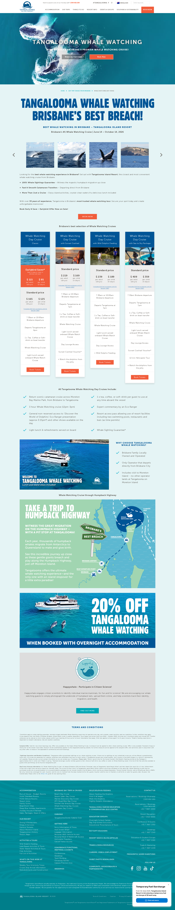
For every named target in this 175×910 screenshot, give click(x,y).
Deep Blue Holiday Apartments (33, 808)
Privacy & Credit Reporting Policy (130, 896)
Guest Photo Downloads (101, 859)
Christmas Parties (62, 861)
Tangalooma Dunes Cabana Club (68, 818)
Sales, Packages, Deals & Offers (33, 813)
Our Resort (25, 819)
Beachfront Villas (27, 806)
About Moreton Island (29, 830)
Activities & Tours (28, 840)
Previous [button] (13, 154)
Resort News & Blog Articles (103, 838)
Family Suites (25, 804)
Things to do (78, 9)
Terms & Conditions (99, 896)
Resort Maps (25, 834)
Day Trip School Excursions (100, 823)
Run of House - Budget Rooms (33, 794)
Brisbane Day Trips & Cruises (68, 790)
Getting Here (61, 824)
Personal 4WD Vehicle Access (67, 834)
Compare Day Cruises (64, 808)
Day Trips (66, 9)
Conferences (60, 853)
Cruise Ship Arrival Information (33, 868)
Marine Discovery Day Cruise (67, 799)
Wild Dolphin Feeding (29, 844)
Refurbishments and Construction (34, 870)
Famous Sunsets (26, 827)
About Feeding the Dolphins (101, 794)
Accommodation (52, 9)
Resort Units (25, 801)
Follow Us (150, 863)
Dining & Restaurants (28, 823)
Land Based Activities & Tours (32, 846)
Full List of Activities (28, 853)
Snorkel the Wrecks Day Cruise (68, 804)
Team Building (60, 858)
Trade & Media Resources (101, 845)
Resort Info (92, 9)
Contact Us (149, 790)
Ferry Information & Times (66, 827)
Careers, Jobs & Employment (103, 852)
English (124, 3)
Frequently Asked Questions (141, 854)
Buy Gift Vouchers (98, 831)
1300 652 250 (75, 3)
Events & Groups (107, 9)
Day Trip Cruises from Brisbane (79, 91)
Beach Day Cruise (62, 794)
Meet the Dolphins (97, 799)
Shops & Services (27, 825)
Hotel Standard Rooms (29, 796)
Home (63, 91)
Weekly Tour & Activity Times (32, 865)
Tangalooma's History (29, 832)
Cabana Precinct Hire (63, 863)
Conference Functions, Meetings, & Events (66, 849)
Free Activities (26, 851)
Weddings (59, 856)
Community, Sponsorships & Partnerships (103, 868)
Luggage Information (63, 832)
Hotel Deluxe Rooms (28, 799)
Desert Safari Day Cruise (65, 796)
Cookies (113, 896)
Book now (87, 217)
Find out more (87, 711)
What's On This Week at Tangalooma (31, 860)
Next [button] (161, 154)
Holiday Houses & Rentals (30, 811)
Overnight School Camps (100, 820)
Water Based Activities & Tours (32, 849)
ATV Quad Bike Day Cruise (66, 801)
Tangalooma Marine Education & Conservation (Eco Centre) (104, 808)
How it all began (96, 796)
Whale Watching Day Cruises (67, 806)
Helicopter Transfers (63, 839)
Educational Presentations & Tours (103, 825)
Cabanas (59, 814)
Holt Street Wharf (62, 830)
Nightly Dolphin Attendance (101, 801)
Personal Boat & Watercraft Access (69, 837)
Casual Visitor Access (63, 842)
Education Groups (98, 817)
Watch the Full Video (73, 57)
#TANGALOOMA (100, 3)
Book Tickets (35, 370)
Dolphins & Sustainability (127, 9)
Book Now (147, 9)
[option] (87, 48)
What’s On (44, 773)
